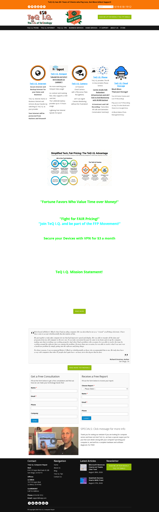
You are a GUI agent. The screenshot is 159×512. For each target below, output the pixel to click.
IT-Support (103, 28)
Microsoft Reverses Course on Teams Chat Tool (97, 467)
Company (34, 413)
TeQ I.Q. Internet (48, 28)
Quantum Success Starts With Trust (96, 479)
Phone (33, 405)
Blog (55, 471)
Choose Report (88, 386)
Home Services (91, 28)
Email (33, 396)
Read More (79, 311)
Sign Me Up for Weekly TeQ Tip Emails (114, 17)
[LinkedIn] (35, 6)
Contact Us (58, 477)
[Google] (41, 6)
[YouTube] (38, 6)
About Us (114, 28)
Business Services (76, 28)
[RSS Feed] (44, 6)
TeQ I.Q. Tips (62, 28)
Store (122, 28)
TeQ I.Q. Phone (33, 28)
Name (34, 388)
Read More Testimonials (79, 368)
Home (56, 465)
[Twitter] (32, 6)
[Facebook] (29, 6)
